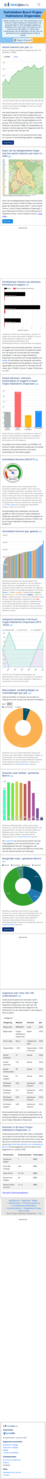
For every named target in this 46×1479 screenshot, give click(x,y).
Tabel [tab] (16, 57)
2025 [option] (9, 704)
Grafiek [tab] (7, 57)
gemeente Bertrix (24, 764)
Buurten (7, 221)
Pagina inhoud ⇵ (24, 40)
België (4, 360)
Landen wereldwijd (10, 1452)
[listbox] (10, 704)
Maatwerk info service (12, 1472)
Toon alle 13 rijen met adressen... (15, 1192)
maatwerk (9, 841)
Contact (6, 1475)
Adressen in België (10, 1447)
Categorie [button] (8, 1018)
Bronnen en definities (12, 1460)
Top (40, 1213)
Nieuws (6, 1462)
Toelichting (8, 142)
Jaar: (4, 704)
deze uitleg (11, 505)
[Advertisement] (23, 254)
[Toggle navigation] (39, 4)
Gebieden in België (10, 1445)
